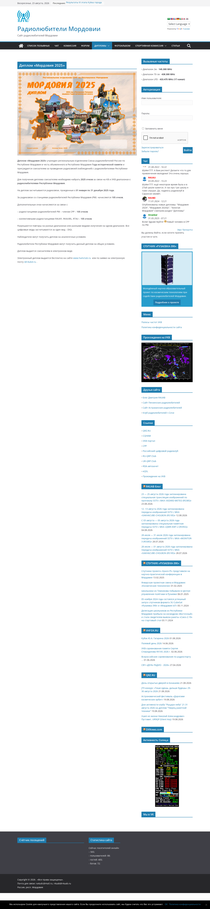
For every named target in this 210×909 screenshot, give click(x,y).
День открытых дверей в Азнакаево (160, 682)
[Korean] (187, 19)
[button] (108, 46)
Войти (188, 150)
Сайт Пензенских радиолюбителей (161, 402)
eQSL (145, 471)
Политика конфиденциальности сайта (161, 327)
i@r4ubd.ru (30, 261)
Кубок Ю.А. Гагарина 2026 (155, 638)
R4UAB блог (153, 486)
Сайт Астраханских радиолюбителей (162, 407)
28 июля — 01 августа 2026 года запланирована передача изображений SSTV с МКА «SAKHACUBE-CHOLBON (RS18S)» (166, 550)
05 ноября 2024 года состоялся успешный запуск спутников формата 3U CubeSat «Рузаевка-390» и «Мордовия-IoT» (163, 602)
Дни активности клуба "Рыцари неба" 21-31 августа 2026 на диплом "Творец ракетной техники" (164, 707)
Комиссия (70, 45)
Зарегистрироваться (152, 147)
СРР (145, 445)
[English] (171, 19)
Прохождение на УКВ (154, 476)
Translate (186, 29)
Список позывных (38, 45)
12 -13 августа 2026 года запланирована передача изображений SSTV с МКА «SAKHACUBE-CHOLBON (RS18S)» (162, 512)
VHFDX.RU (152, 630)
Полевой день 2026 (151, 643)
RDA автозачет (150, 466)
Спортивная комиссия (149, 45)
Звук (179, 229)
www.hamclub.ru (82, 258)
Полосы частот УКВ (151, 322)
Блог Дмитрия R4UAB (154, 397)
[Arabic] (168, 19)
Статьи (176, 45)
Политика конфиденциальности (185, 904)
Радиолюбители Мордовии (59, 28)
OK (166, 904)
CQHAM (147, 435)
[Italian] (181, 19)
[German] (177, 19)
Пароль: (145, 113)
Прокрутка (187, 229)
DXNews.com (154, 729)
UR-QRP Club (149, 461)
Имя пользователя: (151, 98)
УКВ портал (149, 440)
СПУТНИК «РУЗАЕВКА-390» (162, 563)
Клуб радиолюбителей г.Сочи (158, 412)
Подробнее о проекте (167, 302)
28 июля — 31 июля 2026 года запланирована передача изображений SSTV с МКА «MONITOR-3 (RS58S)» (166, 538)
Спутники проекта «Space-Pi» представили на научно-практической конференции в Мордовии (165, 574)
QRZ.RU (147, 430)
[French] (174, 19)
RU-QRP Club (149, 456)
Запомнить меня (154, 128)
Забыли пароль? (150, 151)
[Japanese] (184, 19)
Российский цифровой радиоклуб (160, 451)
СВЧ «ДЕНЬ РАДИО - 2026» (155, 665)
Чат (57, 45)
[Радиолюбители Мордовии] (21, 45)
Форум (85, 45)
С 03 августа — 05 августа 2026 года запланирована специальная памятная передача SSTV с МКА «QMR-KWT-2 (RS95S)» (164, 523)
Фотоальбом (122, 45)
